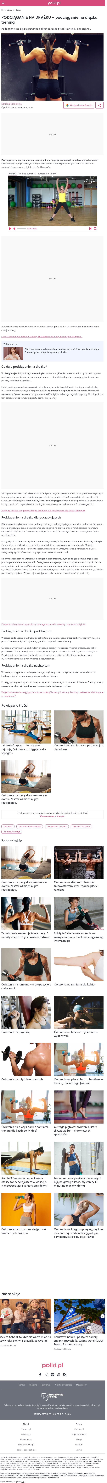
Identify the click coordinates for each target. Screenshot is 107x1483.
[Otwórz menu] (3, 3)
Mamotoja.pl (26, 1439)
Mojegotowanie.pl (26, 1444)
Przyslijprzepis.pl (79, 1434)
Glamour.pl (26, 1429)
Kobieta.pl (79, 1429)
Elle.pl (26, 1424)
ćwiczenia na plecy (81, 826)
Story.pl (79, 1449)
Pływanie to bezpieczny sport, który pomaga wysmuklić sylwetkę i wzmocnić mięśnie (43, 624)
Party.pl (79, 1424)
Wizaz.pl (79, 1444)
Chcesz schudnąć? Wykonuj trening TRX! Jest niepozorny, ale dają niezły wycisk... (41, 336)
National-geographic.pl (26, 1449)
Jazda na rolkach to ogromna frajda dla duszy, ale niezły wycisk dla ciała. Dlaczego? (43, 510)
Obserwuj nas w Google (81, 105)
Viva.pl (79, 1439)
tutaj (23, 1482)
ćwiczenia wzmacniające (30, 826)
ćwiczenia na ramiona (56, 826)
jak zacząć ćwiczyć (12, 831)
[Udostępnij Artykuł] (99, 105)
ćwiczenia (8, 826)
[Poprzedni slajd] (2, 1316)
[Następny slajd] (102, 1316)
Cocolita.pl (26, 1434)
